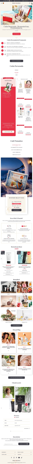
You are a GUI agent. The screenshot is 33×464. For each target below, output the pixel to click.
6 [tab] (17, 431)
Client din (6, 425)
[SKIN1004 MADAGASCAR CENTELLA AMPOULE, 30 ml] (20, 84)
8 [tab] (19, 431)
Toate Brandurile (16, 325)
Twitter (11, 0)
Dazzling (8, 80)
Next (31, 79)
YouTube (9, 0)
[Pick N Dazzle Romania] (3, 3)
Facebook (4, 0)
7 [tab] (18, 431)
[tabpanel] (16, 407)
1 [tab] (10, 431)
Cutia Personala (16, 33)
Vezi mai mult (26, 428)
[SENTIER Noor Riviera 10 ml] (20, 111)
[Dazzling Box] (8, 87)
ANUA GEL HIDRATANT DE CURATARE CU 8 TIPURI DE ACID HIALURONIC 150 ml (28, 119)
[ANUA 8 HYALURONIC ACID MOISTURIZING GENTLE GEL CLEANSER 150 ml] (28, 112)
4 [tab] (14, 431)
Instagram (6, 0)
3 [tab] (13, 431)
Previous (17, 79)
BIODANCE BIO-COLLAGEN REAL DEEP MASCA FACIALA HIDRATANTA (28, 91)
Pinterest (7, 0)
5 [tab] (15, 431)
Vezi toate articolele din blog (16, 377)
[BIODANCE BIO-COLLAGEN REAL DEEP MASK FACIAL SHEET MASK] (28, 84)
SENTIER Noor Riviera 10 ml (20, 117)
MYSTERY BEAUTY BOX (16, 198)
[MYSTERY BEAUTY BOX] (16, 177)
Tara (5, 420)
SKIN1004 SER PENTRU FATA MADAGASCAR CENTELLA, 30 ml (20, 91)
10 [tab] (22, 431)
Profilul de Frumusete (16, 60)
